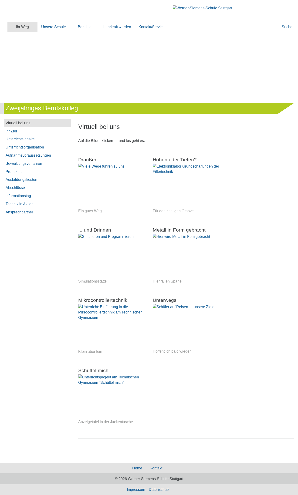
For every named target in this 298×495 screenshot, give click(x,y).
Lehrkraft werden (117, 27)
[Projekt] (111, 396)
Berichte (84, 27)
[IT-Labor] (111, 256)
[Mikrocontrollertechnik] (111, 326)
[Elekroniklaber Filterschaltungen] (186, 186)
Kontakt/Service (152, 27)
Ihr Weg (22, 27)
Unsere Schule (53, 27)
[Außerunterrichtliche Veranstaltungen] (186, 326)
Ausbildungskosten (21, 180)
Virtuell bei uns (18, 123)
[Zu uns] (111, 186)
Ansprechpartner (19, 212)
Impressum (136, 490)
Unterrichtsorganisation (25, 147)
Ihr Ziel (11, 131)
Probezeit (13, 172)
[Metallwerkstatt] (186, 256)
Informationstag (18, 196)
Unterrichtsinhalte (20, 139)
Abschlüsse (15, 188)
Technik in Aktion (20, 204)
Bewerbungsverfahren (24, 163)
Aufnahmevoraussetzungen (28, 155)
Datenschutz (159, 490)
